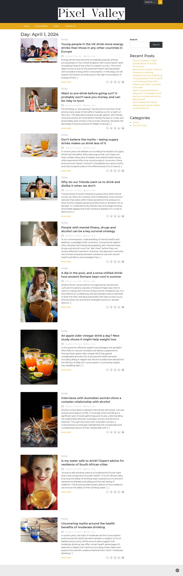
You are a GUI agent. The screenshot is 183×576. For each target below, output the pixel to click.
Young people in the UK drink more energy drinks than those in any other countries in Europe (92, 47)
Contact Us (70, 26)
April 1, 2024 (90, 56)
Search (133, 39)
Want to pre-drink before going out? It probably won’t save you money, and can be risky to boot (90, 97)
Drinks (56, 26)
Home (26, 26)
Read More (66, 82)
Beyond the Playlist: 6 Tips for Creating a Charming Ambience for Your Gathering (147, 72)
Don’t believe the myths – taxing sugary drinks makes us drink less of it (146, 105)
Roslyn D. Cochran (73, 56)
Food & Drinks (41, 26)
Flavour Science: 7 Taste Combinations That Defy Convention (145, 63)
